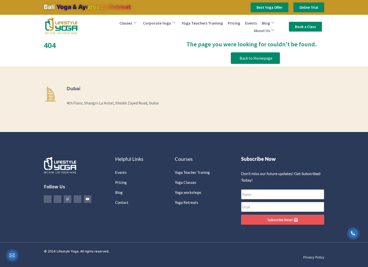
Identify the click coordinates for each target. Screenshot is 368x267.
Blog (266, 23)
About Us (262, 30)
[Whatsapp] (67, 199)
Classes (125, 23)
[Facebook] (47, 199)
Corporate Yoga (157, 23)
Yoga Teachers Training (202, 23)
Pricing (234, 23)
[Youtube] (87, 199)
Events (251, 23)
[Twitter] (57, 199)
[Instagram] (77, 199)
